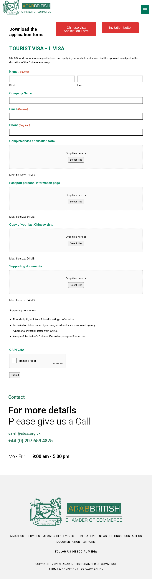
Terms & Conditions (63, 569)
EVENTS (68, 536)
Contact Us (133, 536)
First (12, 85)
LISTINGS (116, 536)
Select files (76, 159)
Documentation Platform (76, 541)
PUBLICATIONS (87, 536)
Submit (15, 374)
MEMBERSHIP (52, 536)
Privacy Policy (92, 569)
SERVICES (33, 536)
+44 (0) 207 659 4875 (30, 440)
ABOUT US (17, 536)
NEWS (103, 536)
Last (79, 85)
